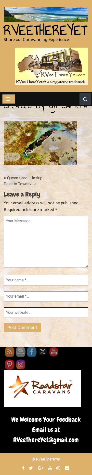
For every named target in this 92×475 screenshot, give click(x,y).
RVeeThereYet (45, 30)
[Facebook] (24, 467)
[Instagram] (58, 467)
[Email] (67, 467)
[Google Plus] (41, 467)
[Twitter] (31, 467)
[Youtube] (50, 467)
